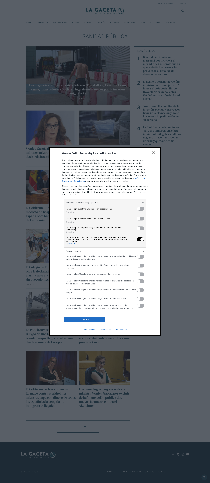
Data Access (105, 329)
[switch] (140, 209)
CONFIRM (84, 319)
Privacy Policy (121, 329)
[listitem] (105, 202)
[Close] (154, 153)
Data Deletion (89, 329)
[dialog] (105, 241)
